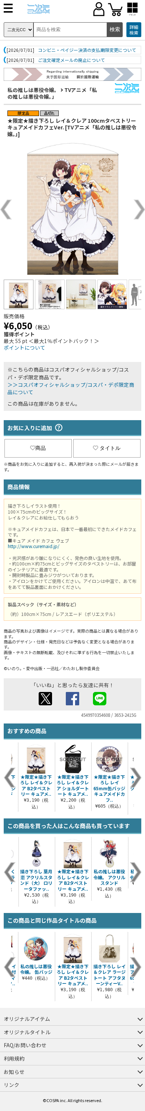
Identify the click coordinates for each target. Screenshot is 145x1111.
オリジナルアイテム (27, 1018)
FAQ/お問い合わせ (25, 1045)
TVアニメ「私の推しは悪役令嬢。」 (52, 93)
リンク (11, 1084)
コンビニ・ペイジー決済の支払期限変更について (87, 50)
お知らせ (14, 1071)
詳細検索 (133, 30)
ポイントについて (24, 347)
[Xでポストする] (45, 703)
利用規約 (14, 1058)
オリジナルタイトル (27, 1032)
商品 (40, 448)
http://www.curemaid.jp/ (33, 546)
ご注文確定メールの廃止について (71, 60)
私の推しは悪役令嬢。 (33, 89)
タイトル (110, 448)
